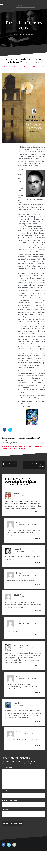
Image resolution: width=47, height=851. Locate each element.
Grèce (35, 446)
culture (25, 446)
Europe (30, 446)
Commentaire (7, 767)
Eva (18, 66)
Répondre (38, 512)
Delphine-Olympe (20, 645)
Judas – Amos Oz (9, 464)
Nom (4, 791)
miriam (16, 494)
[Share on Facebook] (4, 431)
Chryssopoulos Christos (14, 446)
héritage (40, 446)
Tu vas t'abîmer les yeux (23, 25)
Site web (5, 810)
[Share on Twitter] (10, 431)
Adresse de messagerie (11, 800)
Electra (16, 549)
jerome (16, 595)
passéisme (21, 448)
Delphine (30, 373)
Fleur (15, 703)
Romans (26, 68)
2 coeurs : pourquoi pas (29, 66)
